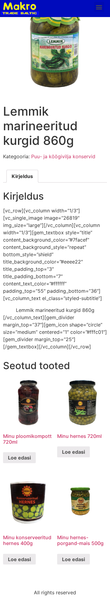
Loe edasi (19, 458)
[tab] (22, 176)
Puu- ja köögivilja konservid (63, 156)
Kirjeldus (22, 176)
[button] (99, 7)
